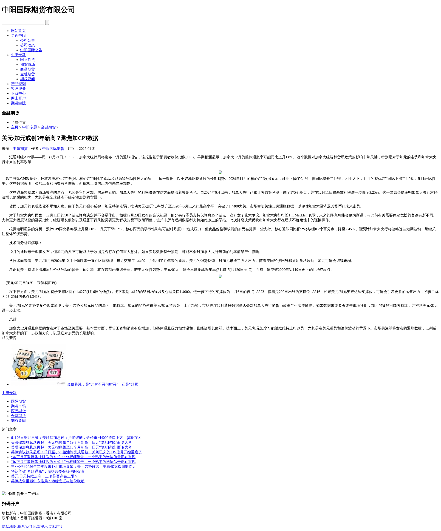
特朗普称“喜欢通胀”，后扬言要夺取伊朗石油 (47, 471)
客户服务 (18, 89)
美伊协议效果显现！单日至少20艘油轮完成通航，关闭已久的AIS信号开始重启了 (76, 452)
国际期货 (27, 60)
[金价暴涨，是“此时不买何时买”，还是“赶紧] (38, 384)
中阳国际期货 (53, 148)
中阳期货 (20, 148)
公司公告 (27, 40)
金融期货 (27, 74)
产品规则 (18, 84)
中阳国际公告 (31, 50)
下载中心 (18, 93)
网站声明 (56, 526)
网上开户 (18, 98)
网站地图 (9, 526)
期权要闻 (27, 79)
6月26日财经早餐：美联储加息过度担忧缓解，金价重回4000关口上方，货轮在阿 (76, 438)
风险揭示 (40, 526)
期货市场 (27, 64)
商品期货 (27, 69)
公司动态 (27, 45)
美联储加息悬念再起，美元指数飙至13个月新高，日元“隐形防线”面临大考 (71, 442)
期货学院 (18, 103)
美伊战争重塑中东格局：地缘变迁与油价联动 (48, 481)
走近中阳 (18, 35)
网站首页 (18, 31)
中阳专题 (18, 55)
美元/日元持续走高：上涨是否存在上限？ (44, 476)
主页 (14, 127)
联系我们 (24, 526)
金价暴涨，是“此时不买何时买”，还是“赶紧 (102, 384)
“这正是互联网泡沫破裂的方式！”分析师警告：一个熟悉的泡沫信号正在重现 (73, 457)
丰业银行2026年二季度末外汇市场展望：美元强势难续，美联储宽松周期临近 (73, 467)
